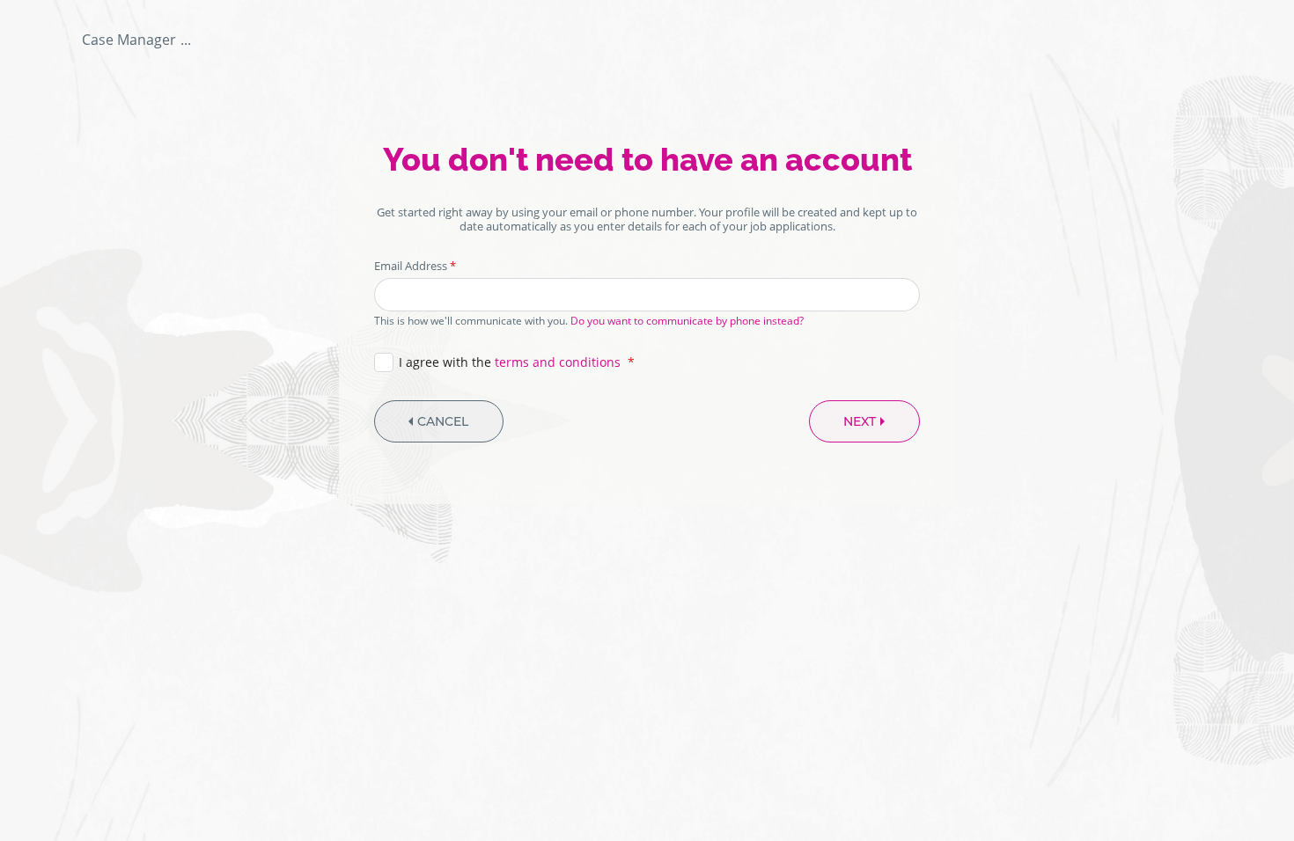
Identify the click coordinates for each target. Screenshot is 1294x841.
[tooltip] (136, 40)
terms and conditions (558, 362)
